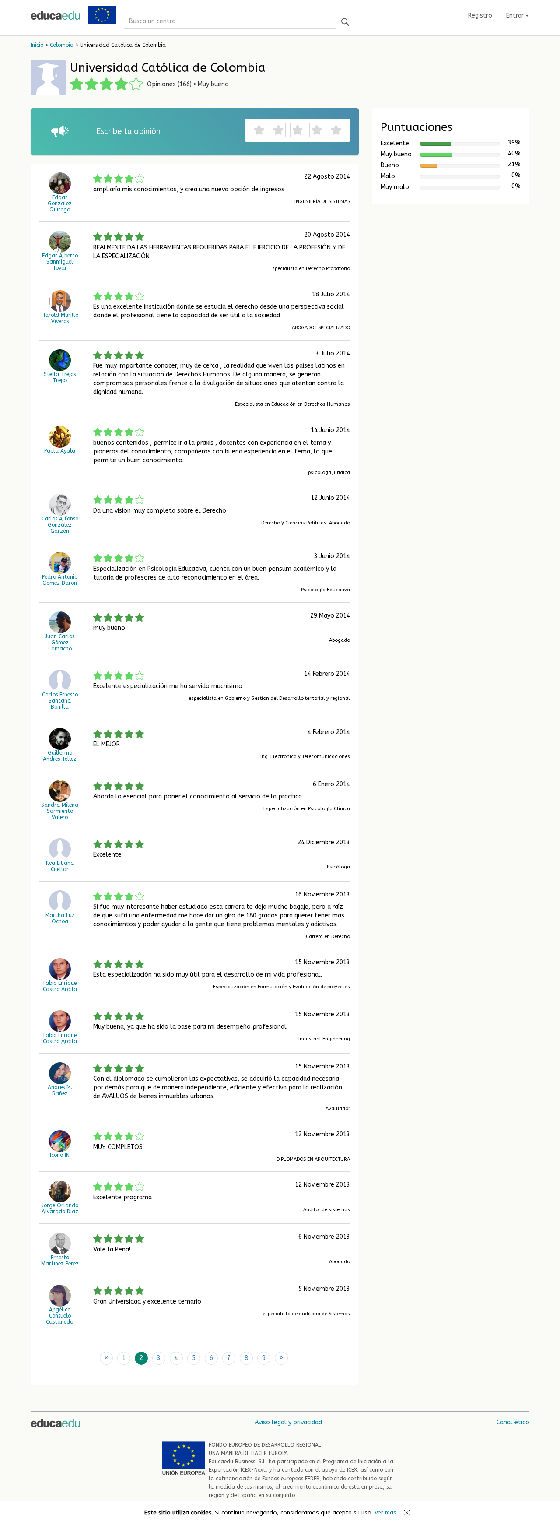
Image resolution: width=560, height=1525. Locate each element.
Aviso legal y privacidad (288, 1422)
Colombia (62, 45)
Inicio (37, 45)
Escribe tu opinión (128, 131)
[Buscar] (345, 22)
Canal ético (513, 1422)
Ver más (385, 1512)
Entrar (515, 15)
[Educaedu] (55, 15)
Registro (480, 15)
